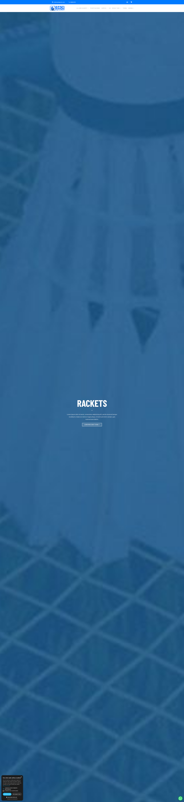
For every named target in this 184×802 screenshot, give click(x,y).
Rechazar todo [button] (17, 794)
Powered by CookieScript (12, 799)
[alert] (12, 788)
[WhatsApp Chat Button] (180, 798)
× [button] (21, 777)
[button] (3, 788)
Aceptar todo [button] (7, 794)
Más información (6, 785)
